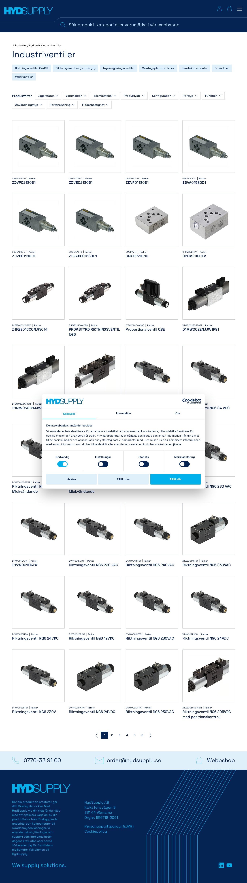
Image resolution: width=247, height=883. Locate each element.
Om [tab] (177, 413)
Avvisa (71, 479)
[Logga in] (219, 9)
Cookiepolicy (95, 831)
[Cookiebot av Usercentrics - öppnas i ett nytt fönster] (185, 401)
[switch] (103, 464)
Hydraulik (34, 45)
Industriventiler (52, 45)
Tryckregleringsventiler (119, 68)
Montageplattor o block (158, 68)
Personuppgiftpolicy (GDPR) (109, 826)
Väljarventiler (24, 77)
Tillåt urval (123, 479)
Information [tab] (123, 413)
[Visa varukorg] (230, 9)
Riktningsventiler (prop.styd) (75, 68)
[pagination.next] (150, 735)
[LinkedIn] (221, 865)
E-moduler (222, 68)
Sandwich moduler (194, 68)
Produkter (20, 45)
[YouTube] (229, 865)
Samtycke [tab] (69, 413)
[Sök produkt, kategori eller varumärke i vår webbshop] (63, 25)
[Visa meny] (240, 9)
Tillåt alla (175, 479)
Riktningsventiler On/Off (31, 68)
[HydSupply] (28, 10)
